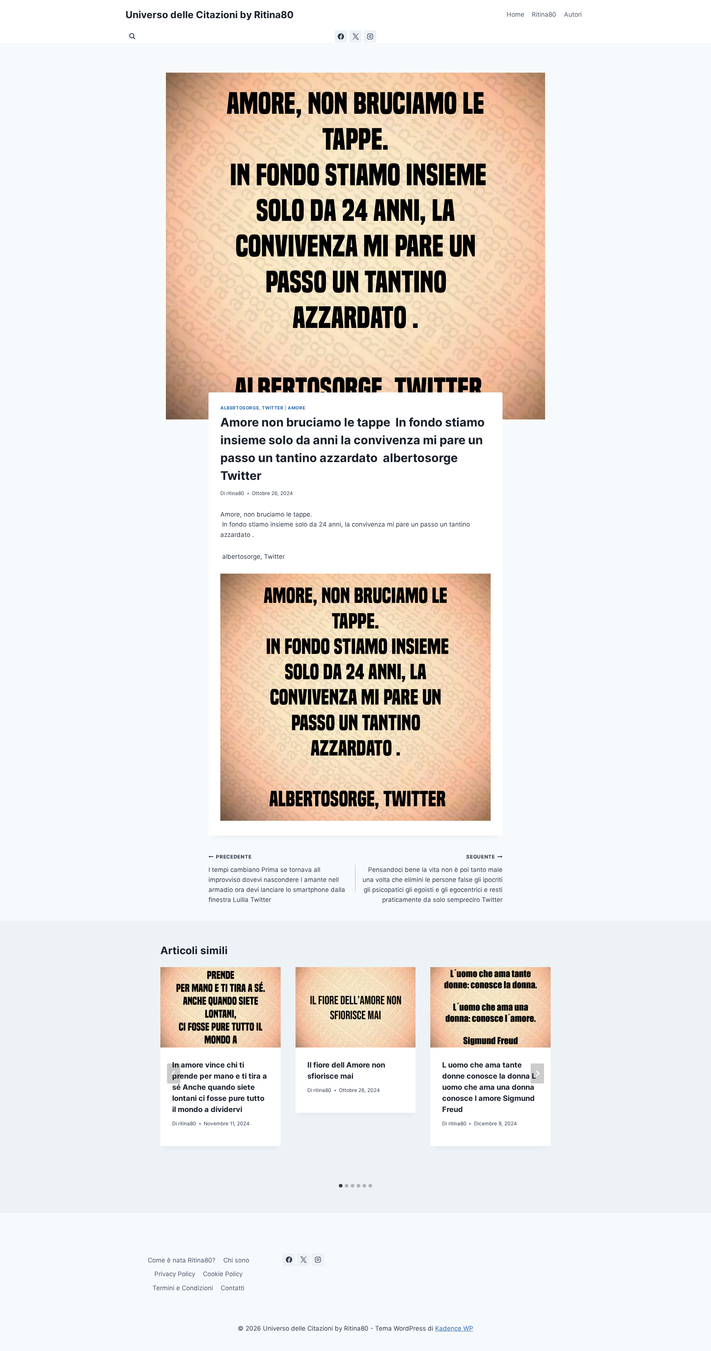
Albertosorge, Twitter (252, 408)
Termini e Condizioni (183, 1288)
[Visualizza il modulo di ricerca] (132, 36)
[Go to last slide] (173, 1073)
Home (515, 14)
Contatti (232, 1288)
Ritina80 (544, 14)
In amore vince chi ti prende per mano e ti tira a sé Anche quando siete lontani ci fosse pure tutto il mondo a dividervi (219, 1087)
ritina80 (235, 493)
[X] (355, 36)
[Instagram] (370, 36)
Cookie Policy (223, 1274)
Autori (573, 14)
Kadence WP (454, 1328)
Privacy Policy (174, 1274)
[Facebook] (341, 36)
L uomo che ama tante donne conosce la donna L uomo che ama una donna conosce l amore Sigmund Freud (489, 1087)
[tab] (341, 1186)
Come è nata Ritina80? (182, 1260)
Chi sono (236, 1260)
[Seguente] (537, 1073)
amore (296, 408)
